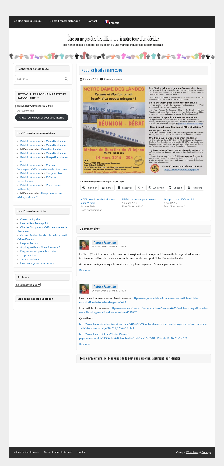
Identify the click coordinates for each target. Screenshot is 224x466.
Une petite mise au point (34, 223)
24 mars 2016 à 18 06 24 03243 (109, 246)
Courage (206, 452)
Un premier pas (29, 243)
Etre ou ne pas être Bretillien (35, 298)
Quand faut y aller (56, 141)
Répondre (84, 270)
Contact (92, 20)
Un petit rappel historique (65, 20)
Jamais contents (29, 259)
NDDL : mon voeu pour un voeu (139, 199)
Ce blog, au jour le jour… (28, 20)
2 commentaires (113, 78)
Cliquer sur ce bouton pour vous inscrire (41, 117)
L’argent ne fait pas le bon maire (38, 251)
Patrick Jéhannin (105, 242)
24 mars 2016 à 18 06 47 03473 (109, 290)
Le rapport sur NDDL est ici (179, 199)
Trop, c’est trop (54, 173)
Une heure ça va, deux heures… (38, 263)
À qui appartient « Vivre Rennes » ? (40, 247)
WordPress (192, 452)
